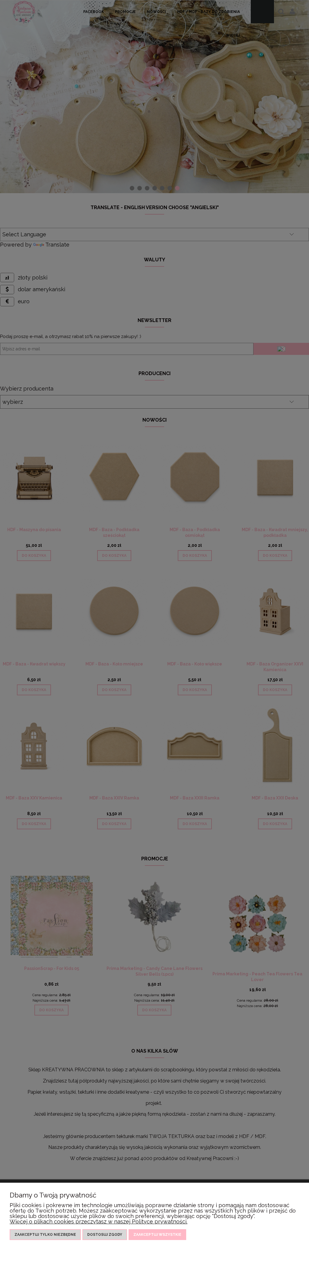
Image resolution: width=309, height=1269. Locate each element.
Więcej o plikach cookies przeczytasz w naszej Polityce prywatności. (98, 1221)
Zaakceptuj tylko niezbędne (45, 1234)
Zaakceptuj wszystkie (157, 1234)
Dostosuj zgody (104, 1234)
